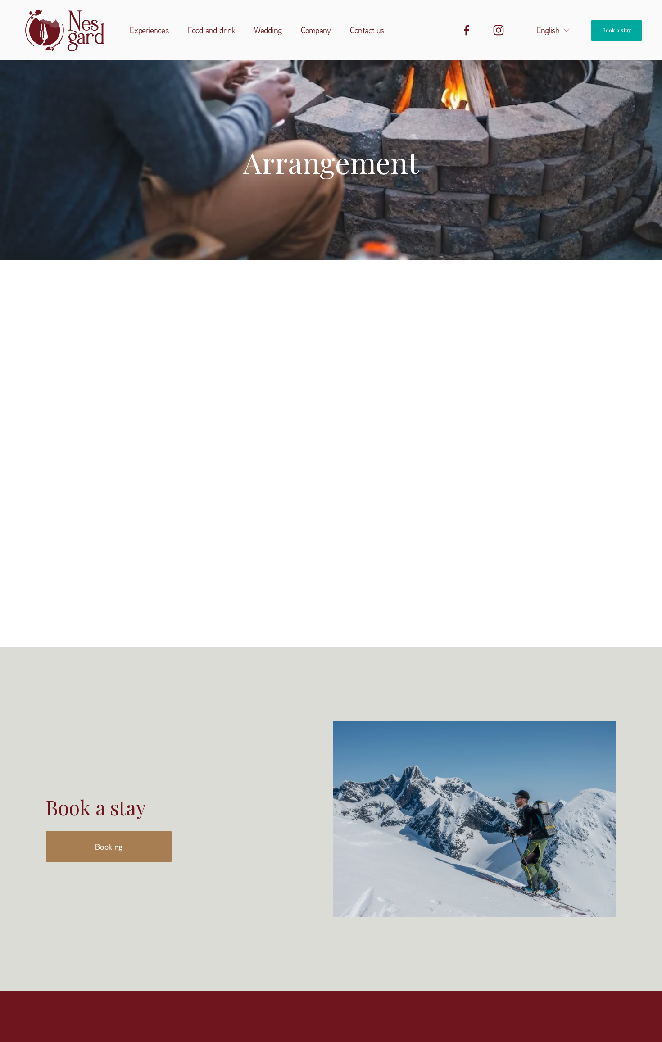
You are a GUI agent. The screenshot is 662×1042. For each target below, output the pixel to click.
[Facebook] (466, 30)
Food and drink (211, 30)
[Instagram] (498, 30)
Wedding (267, 30)
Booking (109, 846)
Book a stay (616, 30)
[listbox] (548, 30)
